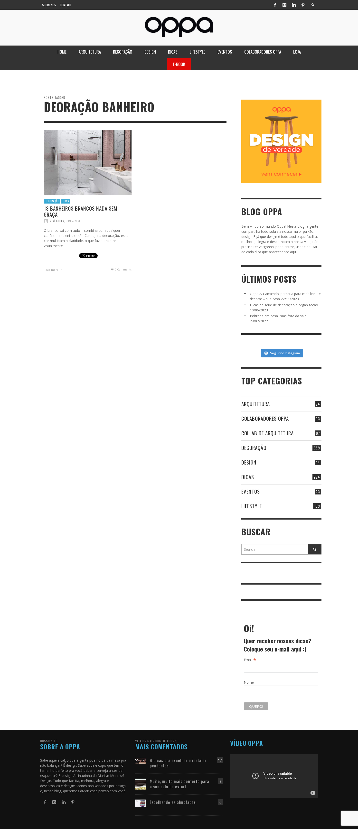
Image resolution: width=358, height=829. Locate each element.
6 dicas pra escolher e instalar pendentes (178, 763)
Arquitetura (255, 404)
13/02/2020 (73, 221)
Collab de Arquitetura (267, 433)
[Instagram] (284, 5)
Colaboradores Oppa (265, 418)
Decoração (52, 201)
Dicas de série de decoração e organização (284, 305)
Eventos (250, 491)
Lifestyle (251, 506)
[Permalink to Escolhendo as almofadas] (140, 803)
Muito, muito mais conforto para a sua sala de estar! (179, 784)
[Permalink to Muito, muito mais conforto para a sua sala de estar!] (140, 783)
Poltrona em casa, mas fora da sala (278, 316)
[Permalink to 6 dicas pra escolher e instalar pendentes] (140, 760)
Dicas (65, 201)
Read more (51, 269)
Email (250, 659)
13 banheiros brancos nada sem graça (80, 211)
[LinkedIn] (293, 5)
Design (248, 462)
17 (220, 760)
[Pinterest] (303, 5)
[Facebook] (275, 5)
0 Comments (123, 269)
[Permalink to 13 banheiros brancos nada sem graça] (88, 162)
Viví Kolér (57, 221)
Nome (249, 682)
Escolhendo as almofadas (173, 802)
